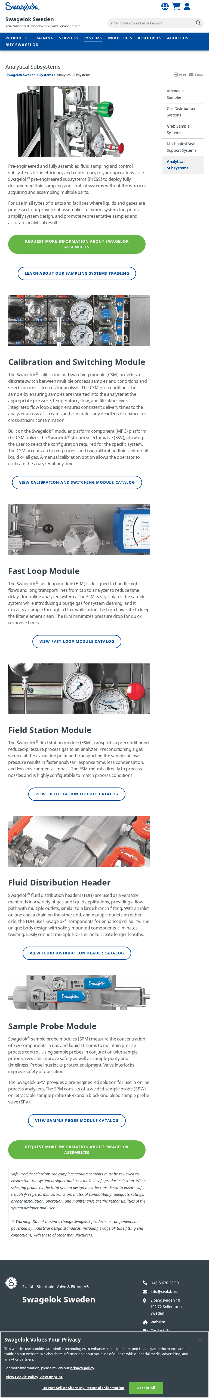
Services (68, 38)
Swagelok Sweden (29, 19)
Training (43, 38)
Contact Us (160, 1331)
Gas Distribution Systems (181, 112)
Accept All (146, 1387)
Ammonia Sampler (175, 94)
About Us (177, 38)
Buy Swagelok (21, 45)
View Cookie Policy (22, 1377)
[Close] (200, 1340)
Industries (119, 38)
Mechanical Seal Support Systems (181, 147)
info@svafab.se (164, 1292)
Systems (93, 38)
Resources (150, 38)
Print (182, 74)
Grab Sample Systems (178, 130)
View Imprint (51, 1377)
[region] (104, 1364)
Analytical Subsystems (178, 165)
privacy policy (82, 1368)
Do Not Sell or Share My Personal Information (83, 1387)
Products (16, 38)
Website (157, 1322)
